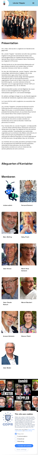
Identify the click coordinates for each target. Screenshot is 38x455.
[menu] (33, 3)
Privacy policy (31, 429)
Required (20, 434)
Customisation (22, 436)
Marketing (20, 441)
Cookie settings (28, 431)
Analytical (20, 439)
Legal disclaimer (18, 431)
